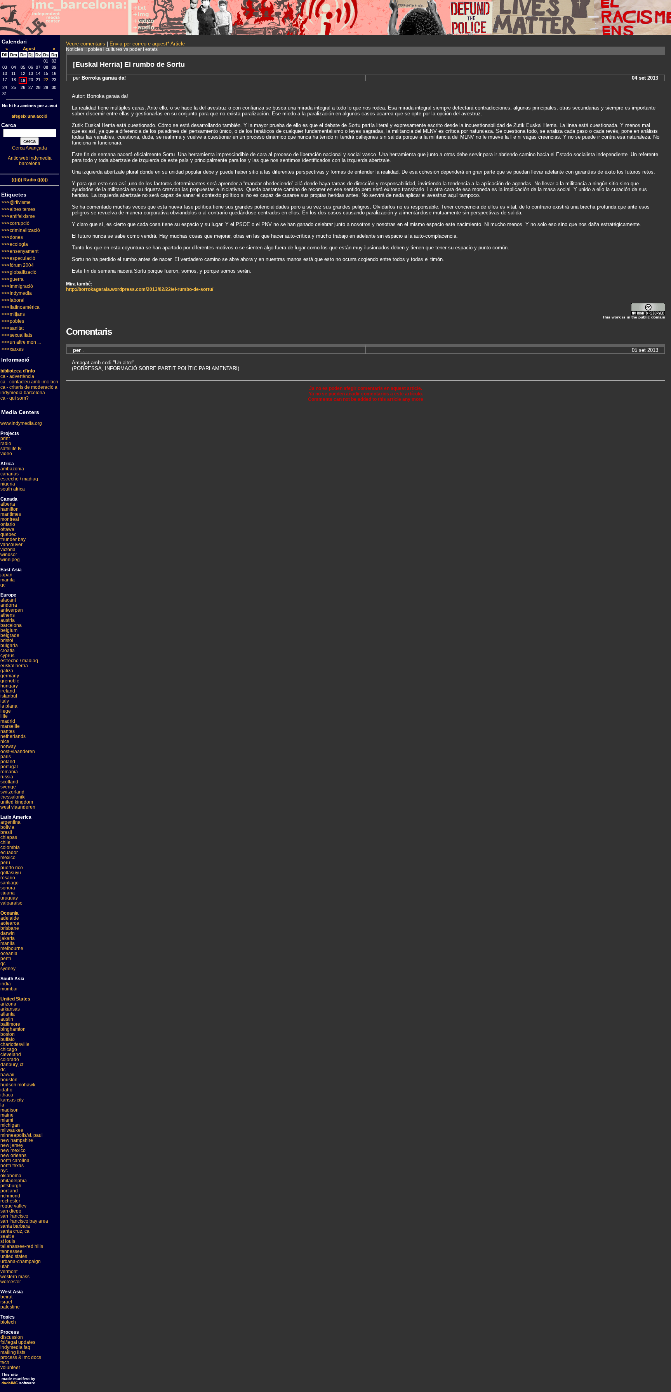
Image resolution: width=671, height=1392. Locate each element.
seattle (7, 1236)
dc (2, 1069)
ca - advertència (17, 376)
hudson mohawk (17, 1085)
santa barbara (15, 1226)
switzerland (12, 792)
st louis (7, 1241)
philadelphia (13, 1180)
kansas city (12, 1100)
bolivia (7, 827)
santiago (9, 883)
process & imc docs (20, 1357)
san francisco (14, 1216)
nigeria (7, 484)
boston (7, 1034)
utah (5, 1266)
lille (4, 716)
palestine (10, 1307)
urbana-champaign (20, 1261)
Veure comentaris (85, 44)
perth (5, 958)
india (5, 984)
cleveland (10, 1054)
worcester (10, 1281)
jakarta (7, 938)
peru (5, 862)
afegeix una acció (29, 116)
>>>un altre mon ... (21, 342)
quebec (8, 534)
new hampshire (16, 1140)
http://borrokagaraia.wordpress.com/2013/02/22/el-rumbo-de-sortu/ (139, 289)
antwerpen (11, 610)
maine (7, 1115)
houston (8, 1079)
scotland (9, 782)
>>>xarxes (13, 349)
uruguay (9, 898)
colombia (10, 847)
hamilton (9, 509)
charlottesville (15, 1044)
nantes (7, 731)
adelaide (9, 918)
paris (5, 756)
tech (4, 1362)
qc (2, 585)
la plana (8, 706)
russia (6, 777)
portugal (9, 766)
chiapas (8, 837)
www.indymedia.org (21, 423)
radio (5, 443)
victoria (8, 549)
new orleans (13, 1155)
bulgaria (9, 645)
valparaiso (11, 903)
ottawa (7, 529)
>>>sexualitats (17, 335)
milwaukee (11, 1130)
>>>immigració (17, 286)
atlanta (7, 1014)
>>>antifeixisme (18, 216)
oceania (8, 953)
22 (45, 79)
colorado (9, 1059)
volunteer (10, 1367)
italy (4, 701)
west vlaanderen (17, 807)
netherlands (13, 736)
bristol (6, 640)
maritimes (10, 514)
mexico (8, 857)
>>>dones (12, 237)
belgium (8, 630)
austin (6, 1019)
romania (9, 771)
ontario (7, 524)
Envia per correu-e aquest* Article (147, 44)
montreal (9, 519)
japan (6, 575)
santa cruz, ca (15, 1231)
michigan (10, 1125)
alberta (7, 504)
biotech (8, 1322)
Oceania (9, 913)
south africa (12, 489)
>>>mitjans (13, 314)
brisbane (9, 928)
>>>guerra (13, 279)
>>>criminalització (21, 230)
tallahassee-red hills (21, 1246)
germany (9, 676)
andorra (8, 605)
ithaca (6, 1095)
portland (9, 1191)
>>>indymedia (17, 293)
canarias (9, 474)
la (2, 1105)
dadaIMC (10, 1383)
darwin (7, 933)
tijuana (7, 893)
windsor (8, 554)
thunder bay (13, 539)
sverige (8, 787)
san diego (10, 1211)
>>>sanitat (13, 328)
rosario (7, 877)
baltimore (10, 1024)
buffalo (7, 1039)
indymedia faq (15, 1347)
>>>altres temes (18, 209)
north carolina (15, 1160)
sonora (7, 888)
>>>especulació (18, 258)
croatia (7, 650)
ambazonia (12, 469)
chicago (8, 1049)
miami (6, 1120)
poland (7, 761)
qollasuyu (10, 872)
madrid (7, 721)
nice (4, 741)
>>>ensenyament (20, 251)
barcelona (11, 625)
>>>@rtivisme (16, 202)
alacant (8, 600)
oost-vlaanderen (17, 751)
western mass (15, 1276)
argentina (10, 822)
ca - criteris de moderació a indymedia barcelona (28, 390)
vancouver (11, 544)
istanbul (8, 696)
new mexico (13, 1150)
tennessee (11, 1251)
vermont (8, 1271)
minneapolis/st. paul (21, 1135)
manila (7, 580)
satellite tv (10, 448)
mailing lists (12, 1352)
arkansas (10, 1009)
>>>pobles (13, 321)
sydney (8, 968)
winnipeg (10, 559)
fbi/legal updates (17, 1342)
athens (7, 615)
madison (9, 1110)
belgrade (9, 635)
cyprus (7, 655)
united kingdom (16, 802)
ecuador (9, 852)
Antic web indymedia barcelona (30, 160)
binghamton (13, 1029)
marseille (10, 726)
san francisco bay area (24, 1221)
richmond (10, 1196)
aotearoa (9, 923)
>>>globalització (19, 272)
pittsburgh (10, 1185)
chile (5, 842)
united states (13, 1256)
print (5, 438)
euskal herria (14, 665)
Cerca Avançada (29, 148)
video (6, 453)
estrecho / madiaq (19, 479)
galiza (6, 670)
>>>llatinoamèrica (21, 307)
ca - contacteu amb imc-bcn (29, 382)
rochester (10, 1201)
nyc (4, 1170)
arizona (8, 1004)
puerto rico (11, 867)
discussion (11, 1337)
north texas (12, 1165)
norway (8, 746)
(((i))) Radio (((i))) (30, 180)
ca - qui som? (14, 398)
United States (15, 999)
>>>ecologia (15, 244)
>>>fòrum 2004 (18, 265)
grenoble (9, 681)
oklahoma (10, 1175)
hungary (9, 686)
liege (5, 711)
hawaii (7, 1074)
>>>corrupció (16, 223)
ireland (7, 691)
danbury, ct (11, 1064)
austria (7, 620)
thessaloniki (13, 797)
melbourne (11, 948)
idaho (6, 1090)
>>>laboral (13, 300)
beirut (6, 1297)
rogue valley (13, 1206)
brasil (6, 832)
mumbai (8, 989)
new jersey (11, 1145)
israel (6, 1302)
